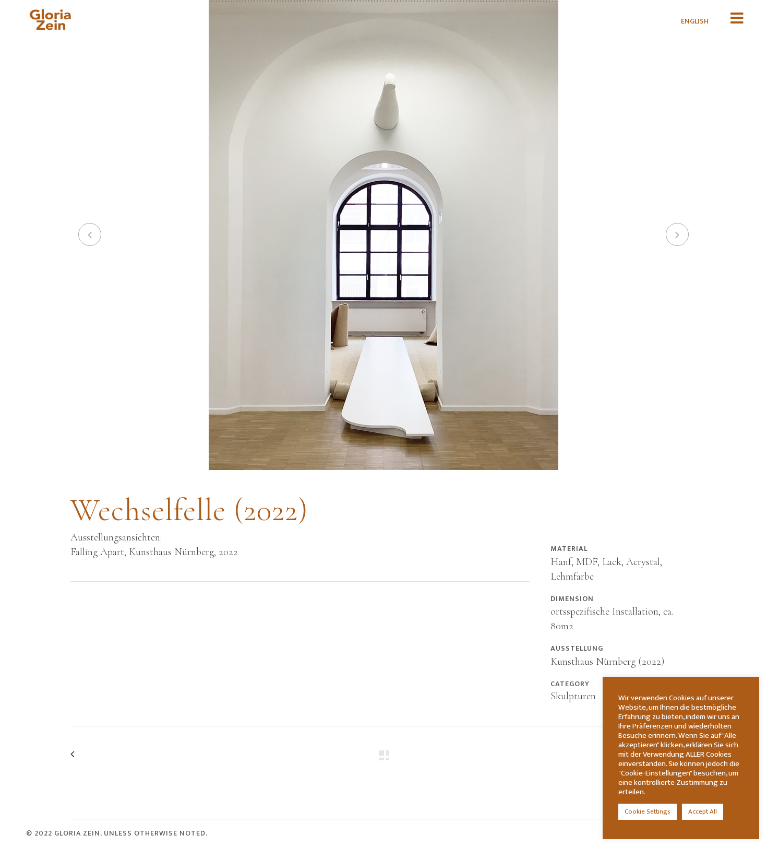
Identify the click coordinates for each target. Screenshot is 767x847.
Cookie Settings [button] (647, 811)
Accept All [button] (702, 811)
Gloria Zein (77, 833)
